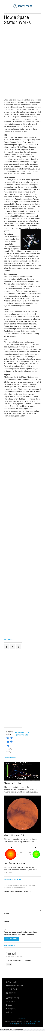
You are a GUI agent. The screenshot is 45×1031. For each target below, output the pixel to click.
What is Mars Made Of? (14, 835)
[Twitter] (12, 646)
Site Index (31, 1023)
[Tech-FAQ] (22, 6)
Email (6, 922)
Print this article (23, 735)
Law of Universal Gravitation (16, 863)
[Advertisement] (22, 45)
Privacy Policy (22, 1023)
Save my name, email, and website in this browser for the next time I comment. (21, 933)
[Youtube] (18, 646)
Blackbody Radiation (12, 783)
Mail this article (23, 732)
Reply (9, 964)
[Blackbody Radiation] (22, 771)
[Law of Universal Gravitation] (22, 853)
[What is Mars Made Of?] (22, 814)
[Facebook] (6, 646)
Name (6, 914)
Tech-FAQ (24, 1019)
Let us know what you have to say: (18, 891)
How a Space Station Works (17, 19)
